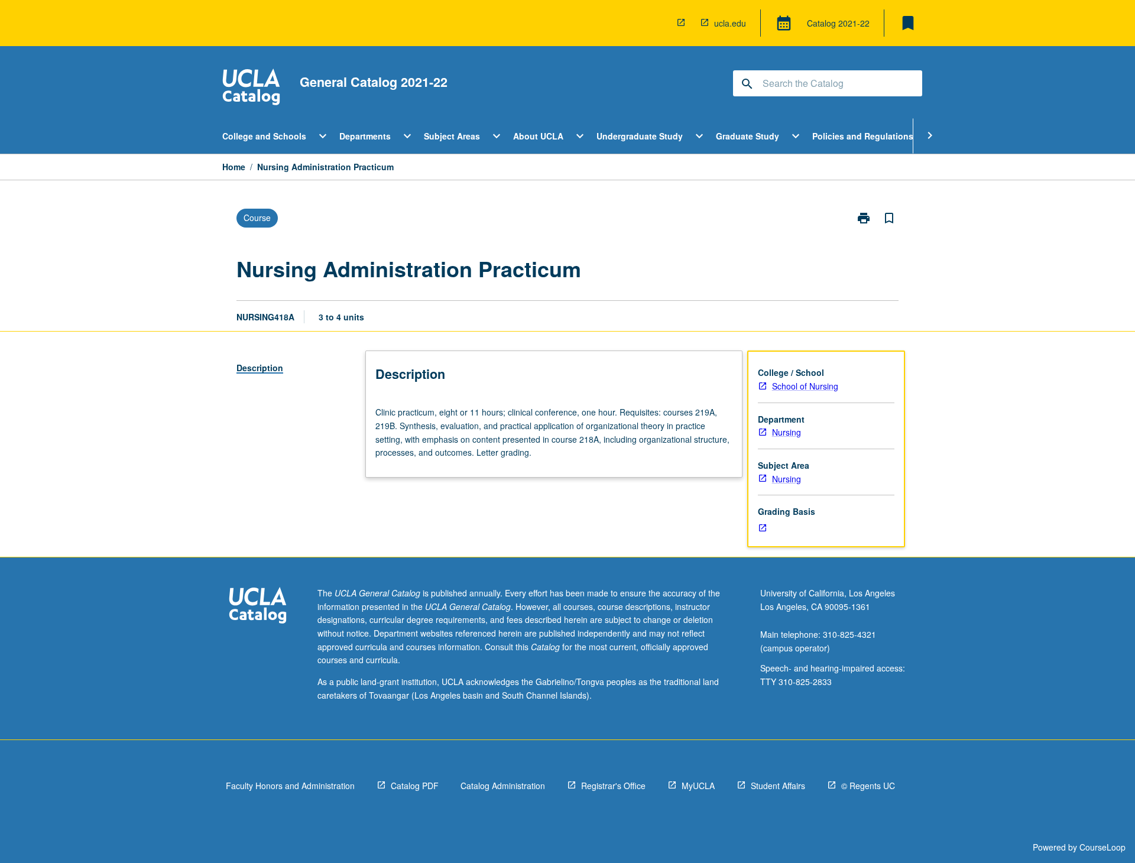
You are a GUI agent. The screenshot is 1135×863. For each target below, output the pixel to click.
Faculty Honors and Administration (290, 785)
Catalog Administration (503, 785)
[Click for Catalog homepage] (251, 88)
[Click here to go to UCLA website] (257, 606)
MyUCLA (698, 785)
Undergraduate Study (639, 136)
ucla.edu (730, 23)
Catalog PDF (415, 785)
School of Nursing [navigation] (805, 386)
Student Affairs (778, 785)
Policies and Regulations (862, 136)
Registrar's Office (613, 785)
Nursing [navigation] (786, 432)
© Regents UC (868, 785)
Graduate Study (747, 136)
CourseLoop (1102, 847)
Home (233, 167)
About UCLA (538, 136)
